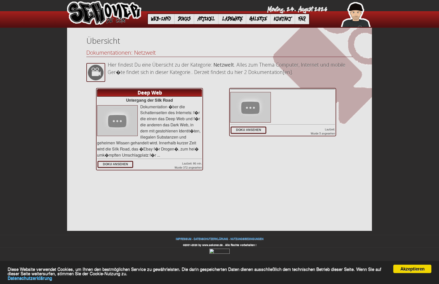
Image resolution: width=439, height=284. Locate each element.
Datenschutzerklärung (30, 278)
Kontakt (282, 19)
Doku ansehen (115, 164)
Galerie (258, 19)
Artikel (206, 19)
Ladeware (232, 19)
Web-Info (161, 19)
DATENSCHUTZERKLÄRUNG (211, 239)
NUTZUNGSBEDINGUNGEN (246, 239)
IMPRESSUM (183, 239)
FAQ (302, 19)
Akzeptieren (412, 269)
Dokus (184, 19)
